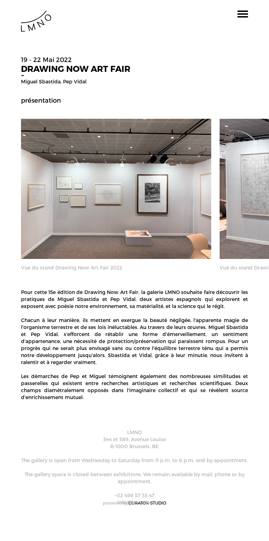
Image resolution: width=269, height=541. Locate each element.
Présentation (41, 100)
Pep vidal (75, 81)
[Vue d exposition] (116, 188)
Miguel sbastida (41, 81)
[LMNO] (36, 20)
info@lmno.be (134, 502)
